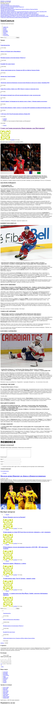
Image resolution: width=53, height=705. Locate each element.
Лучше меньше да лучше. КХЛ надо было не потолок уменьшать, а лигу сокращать (27, 532)
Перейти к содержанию (6, 1)
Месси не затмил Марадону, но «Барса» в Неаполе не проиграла (23, 476)
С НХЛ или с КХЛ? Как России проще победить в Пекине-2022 (15, 17)
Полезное (5, 678)
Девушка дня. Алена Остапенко (7, 10)
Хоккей (4, 29)
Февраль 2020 (6, 696)
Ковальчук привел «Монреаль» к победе (14, 563)
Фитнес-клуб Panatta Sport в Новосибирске (10, 5)
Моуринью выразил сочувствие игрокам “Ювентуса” (12, 6)
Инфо (4, 676)
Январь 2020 (6, 697)
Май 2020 (5, 693)
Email (2, 461)
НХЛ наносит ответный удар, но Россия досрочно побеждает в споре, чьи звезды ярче (20, 13)
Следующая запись (5, 471)
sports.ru (2, 643)
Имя (2, 459)
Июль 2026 (5, 688)
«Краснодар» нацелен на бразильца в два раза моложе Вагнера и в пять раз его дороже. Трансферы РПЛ (24, 11)
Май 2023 (5, 689)
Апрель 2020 (6, 694)
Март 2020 (5, 695)
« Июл (2, 666)
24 (1, 663)
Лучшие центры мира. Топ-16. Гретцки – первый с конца (19, 578)
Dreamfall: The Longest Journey (7, 8)
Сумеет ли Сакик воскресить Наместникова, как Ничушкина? (23, 128)
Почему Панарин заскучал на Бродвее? (14, 517)
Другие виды (6, 35)
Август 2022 (6, 690)
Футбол (4, 28)
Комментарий (4, 457)
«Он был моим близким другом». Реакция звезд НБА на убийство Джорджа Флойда (19, 9)
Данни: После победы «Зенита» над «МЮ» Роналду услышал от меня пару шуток (19, 12)
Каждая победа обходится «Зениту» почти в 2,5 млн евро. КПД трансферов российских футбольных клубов (24, 16)
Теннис (4, 32)
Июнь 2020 (5, 692)
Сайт (2, 464)
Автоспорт (5, 34)
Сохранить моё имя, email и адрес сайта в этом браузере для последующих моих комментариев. (23, 466)
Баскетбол (5, 30)
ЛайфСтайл (5, 27)
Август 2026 (6, 687)
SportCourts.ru (7, 20)
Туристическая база (5, 4)
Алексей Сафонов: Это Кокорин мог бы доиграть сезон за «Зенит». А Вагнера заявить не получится (23, 15)
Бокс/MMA (5, 31)
